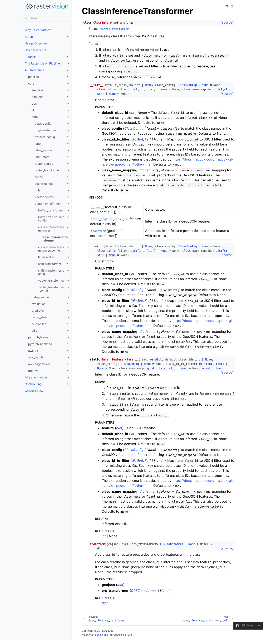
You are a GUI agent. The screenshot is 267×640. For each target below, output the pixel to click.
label (38, 143)
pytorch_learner (38, 337)
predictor (37, 310)
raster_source (44, 163)
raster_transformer (47, 170)
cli (32, 110)
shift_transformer (49, 264)
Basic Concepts (35, 50)
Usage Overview (36, 43)
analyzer (37, 90)
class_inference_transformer (51, 228)
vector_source (44, 197)
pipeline (33, 76)
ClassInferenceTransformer (55, 238)
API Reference (34, 70)
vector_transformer (48, 203)
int (104, 536)
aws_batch (35, 357)
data (34, 117)
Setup (29, 36)
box (34, 103)
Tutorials (30, 56)
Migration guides (36, 377)
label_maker (46, 257)
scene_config (44, 183)
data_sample (40, 297)
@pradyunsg (116, 634)
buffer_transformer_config (51, 218)
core (31, 83)
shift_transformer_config (51, 272)
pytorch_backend (40, 344)
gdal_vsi (33, 370)
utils (37, 190)
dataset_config (45, 137)
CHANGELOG (34, 390)
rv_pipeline (38, 324)
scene (39, 177)
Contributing (33, 384)
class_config (43, 123)
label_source (43, 150)
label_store (42, 157)
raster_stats (39, 317)
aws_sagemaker (39, 364)
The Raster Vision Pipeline (42, 63)
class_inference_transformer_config (51, 248)
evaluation (38, 304)
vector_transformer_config (51, 288)
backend (37, 97)
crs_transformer (45, 130)
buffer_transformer (51, 210)
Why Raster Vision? (38, 30)
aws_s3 (33, 350)
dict (105, 603)
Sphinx (99, 634)
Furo (129, 634)
